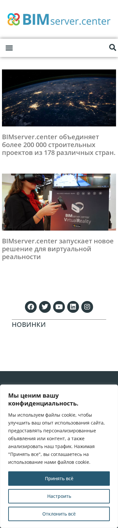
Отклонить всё (59, 514)
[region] (59, 456)
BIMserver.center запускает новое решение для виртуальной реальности (58, 248)
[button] (9, 48)
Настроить (59, 496)
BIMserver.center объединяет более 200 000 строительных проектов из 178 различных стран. (58, 144)
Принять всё (59, 478)
